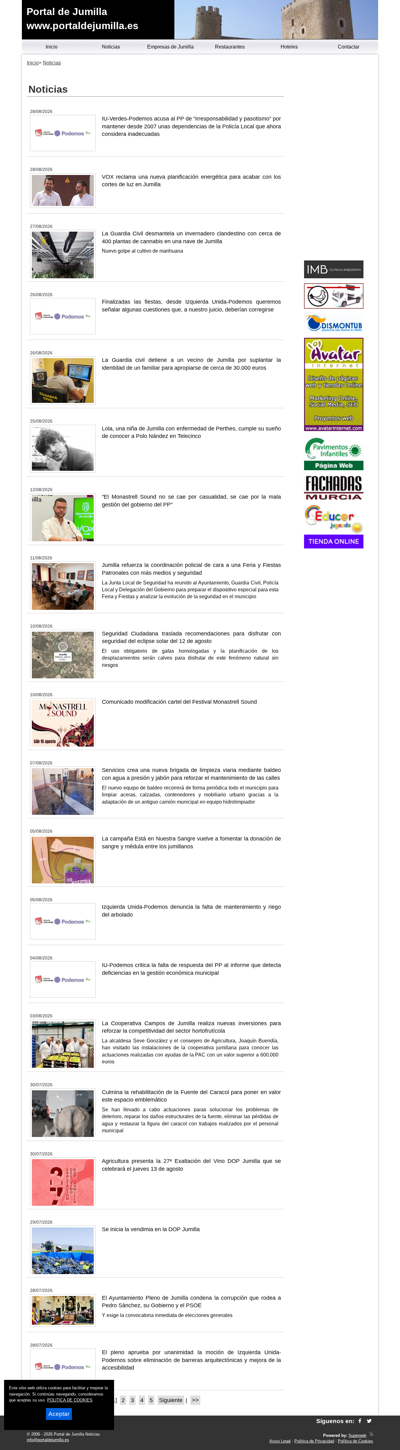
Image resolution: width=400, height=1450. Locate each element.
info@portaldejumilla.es (48, 1439)
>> (195, 1400)
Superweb (357, 1435)
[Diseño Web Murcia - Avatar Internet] (371, 1435)
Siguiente (170, 1400)
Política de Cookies (355, 1441)
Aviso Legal (280, 1441)
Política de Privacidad (314, 1441)
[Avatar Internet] (333, 429)
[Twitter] (369, 1421)
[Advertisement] (333, 158)
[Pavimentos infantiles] (333, 468)
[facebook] (360, 1421)
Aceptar (58, 1414)
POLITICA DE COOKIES (69, 1400)
